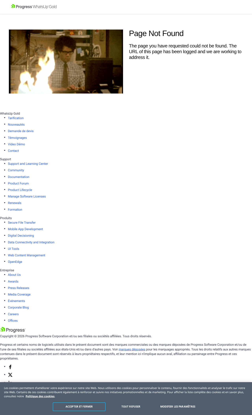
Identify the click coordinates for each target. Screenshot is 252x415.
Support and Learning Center (28, 164)
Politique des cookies (40, 396)
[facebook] (10, 368)
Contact (13, 151)
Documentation (18, 177)
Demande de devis (21, 131)
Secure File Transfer (22, 222)
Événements (16, 301)
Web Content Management (26, 255)
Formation (15, 209)
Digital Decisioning (21, 235)
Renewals (14, 203)
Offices (13, 320)
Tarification (16, 118)
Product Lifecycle (20, 190)
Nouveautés (16, 124)
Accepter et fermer (79, 406)
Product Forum (18, 183)
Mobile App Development (25, 229)
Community (16, 170)
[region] (126, 398)
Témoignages (17, 138)
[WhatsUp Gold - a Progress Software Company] (126, 7)
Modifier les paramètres (177, 406)
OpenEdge (15, 262)
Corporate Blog (18, 307)
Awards (13, 281)
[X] (10, 376)
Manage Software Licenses (27, 196)
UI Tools (13, 249)
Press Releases (18, 288)
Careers (13, 314)
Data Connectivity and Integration (31, 242)
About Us (14, 275)
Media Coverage (19, 294)
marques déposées (132, 349)
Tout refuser (131, 406)
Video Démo (16, 144)
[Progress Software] (13, 331)
